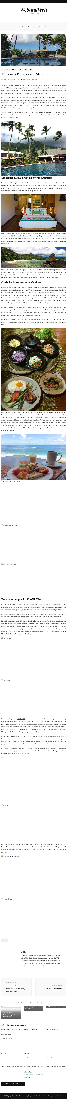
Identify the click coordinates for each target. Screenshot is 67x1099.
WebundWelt (33, 10)
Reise (21, 69)
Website (48, 1054)
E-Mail (26, 1054)
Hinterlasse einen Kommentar (30, 79)
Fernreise (6, 69)
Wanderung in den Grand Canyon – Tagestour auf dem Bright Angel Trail (33, 1007)
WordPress (59, 1096)
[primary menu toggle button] (33, 20)
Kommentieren (6, 1034)
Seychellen (5, 940)
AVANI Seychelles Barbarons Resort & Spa (43, 112)
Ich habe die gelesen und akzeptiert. (33, 1074)
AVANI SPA (21, 719)
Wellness (28, 69)
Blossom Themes (43, 1096)
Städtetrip (10, 1012)
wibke (4, 79)
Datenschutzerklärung (31, 1074)
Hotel (14, 69)
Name (3, 1054)
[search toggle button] (64, 1)
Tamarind (30, 287)
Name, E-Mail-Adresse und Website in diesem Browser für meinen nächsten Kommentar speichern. (33, 1066)
